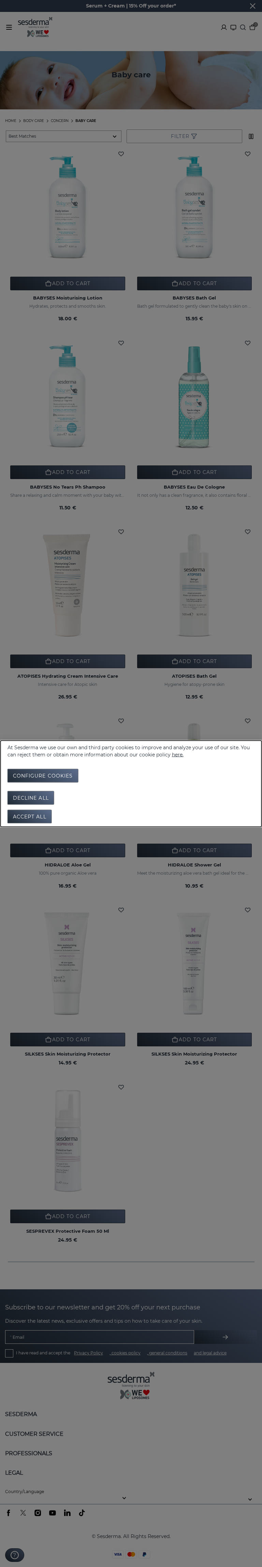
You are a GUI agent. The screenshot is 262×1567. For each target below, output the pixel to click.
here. (178, 754)
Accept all (29, 816)
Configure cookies (43, 775)
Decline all (31, 798)
